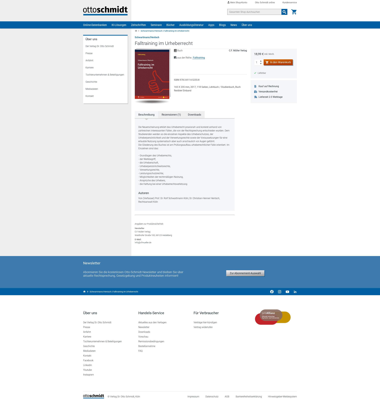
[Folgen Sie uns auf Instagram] (279, 292)
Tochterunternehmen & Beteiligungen (105, 74)
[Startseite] (93, 397)
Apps (211, 25)
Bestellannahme (146, 346)
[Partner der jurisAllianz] (273, 317)
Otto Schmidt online (265, 2)
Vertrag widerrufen (203, 327)
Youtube (87, 369)
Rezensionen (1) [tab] (171, 114)
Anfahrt (89, 60)
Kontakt (90, 96)
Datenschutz (211, 396)
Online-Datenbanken (95, 25)
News (234, 25)
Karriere (90, 67)
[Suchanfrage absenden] (284, 12)
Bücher (170, 25)
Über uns (247, 25)
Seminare (156, 25)
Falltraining (199, 57)
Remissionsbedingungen (151, 341)
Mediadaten (92, 89)
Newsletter (143, 327)
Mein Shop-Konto (238, 2)
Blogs (222, 25)
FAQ (140, 350)
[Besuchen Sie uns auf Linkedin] (294, 292)
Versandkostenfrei (268, 91)
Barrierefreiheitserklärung (249, 396)
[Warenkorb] (294, 12)
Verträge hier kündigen (205, 322)
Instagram (88, 374)
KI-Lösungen (119, 25)
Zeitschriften (138, 25)
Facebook (88, 360)
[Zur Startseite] (136, 31)
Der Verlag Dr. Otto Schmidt (100, 46)
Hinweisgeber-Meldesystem (282, 396)
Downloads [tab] (194, 114)
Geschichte (91, 81)
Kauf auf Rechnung (269, 86)
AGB (227, 396)
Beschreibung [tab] (146, 114)
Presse (89, 53)
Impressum (193, 396)
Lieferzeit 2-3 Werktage (270, 97)
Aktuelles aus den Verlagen (152, 322)
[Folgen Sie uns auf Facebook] (272, 292)
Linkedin (87, 365)
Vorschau (143, 336)
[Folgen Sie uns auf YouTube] (287, 292)
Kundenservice (289, 2)
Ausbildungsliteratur (191, 25)
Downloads (144, 332)
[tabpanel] (185, 164)
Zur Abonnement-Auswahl (245, 273)
